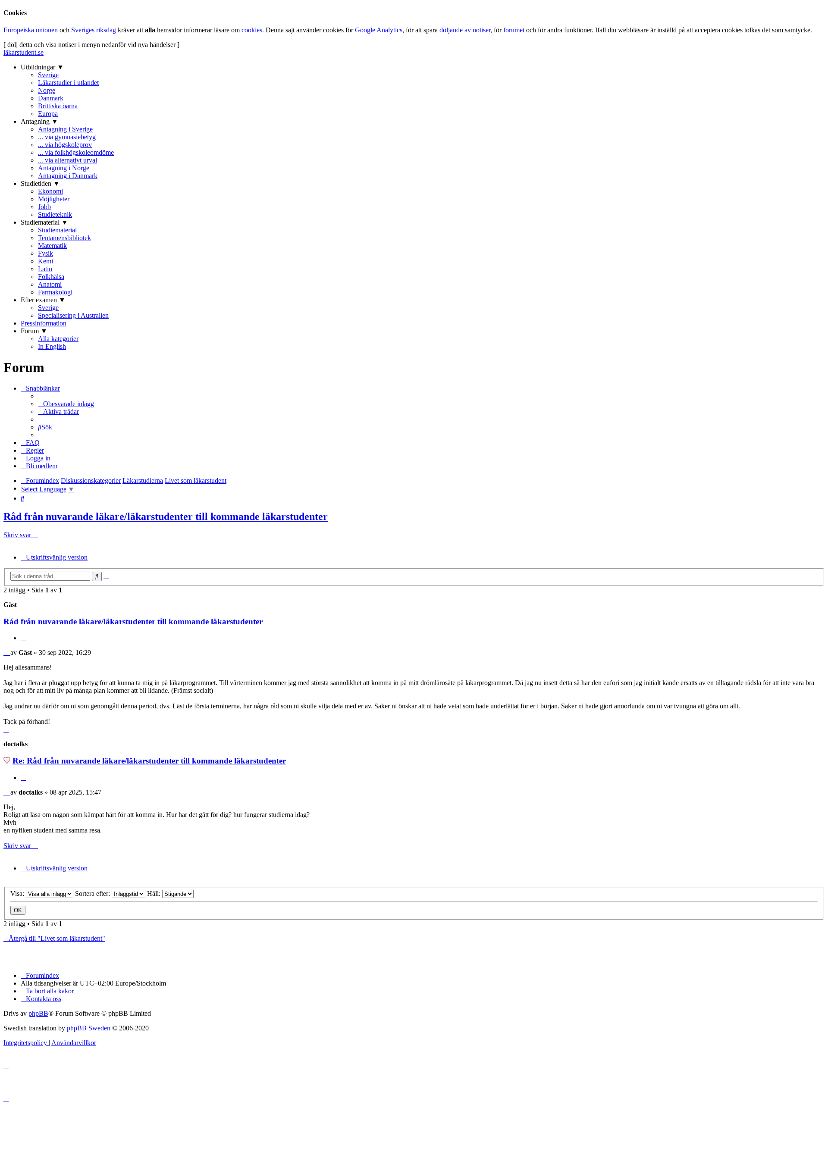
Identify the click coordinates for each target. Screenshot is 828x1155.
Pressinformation (43, 323)
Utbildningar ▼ (42, 67)
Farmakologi (55, 292)
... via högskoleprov (65, 144)
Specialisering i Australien (73, 315)
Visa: (18, 893)
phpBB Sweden (88, 1028)
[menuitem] (66, 403)
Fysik (45, 253)
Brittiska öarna (58, 106)
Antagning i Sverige (65, 129)
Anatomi (50, 284)
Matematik (52, 245)
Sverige (48, 74)
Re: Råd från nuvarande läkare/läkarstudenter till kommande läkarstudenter (149, 760)
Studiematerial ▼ (44, 222)
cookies (252, 30)
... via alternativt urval (67, 160)
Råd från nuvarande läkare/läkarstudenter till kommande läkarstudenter (165, 516)
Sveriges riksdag (93, 30)
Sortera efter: (93, 893)
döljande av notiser (464, 30)
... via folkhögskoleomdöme (76, 152)
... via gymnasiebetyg (67, 137)
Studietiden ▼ (40, 183)
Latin (45, 268)
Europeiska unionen (30, 30)
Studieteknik (55, 214)
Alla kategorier (58, 338)
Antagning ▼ (39, 121)
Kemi (45, 261)
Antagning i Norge (63, 168)
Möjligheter (53, 199)
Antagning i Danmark (67, 175)
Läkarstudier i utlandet (68, 82)
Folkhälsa (51, 276)
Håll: (154, 893)
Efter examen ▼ (43, 300)
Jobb (44, 206)
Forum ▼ (34, 331)
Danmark (50, 98)
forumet (513, 30)
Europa (48, 113)
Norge (46, 90)
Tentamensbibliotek (64, 237)
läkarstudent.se (23, 52)
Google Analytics (378, 30)
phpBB (38, 1013)
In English (52, 346)
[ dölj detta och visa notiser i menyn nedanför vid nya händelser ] (91, 44)
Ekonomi (50, 191)
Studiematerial (57, 230)
